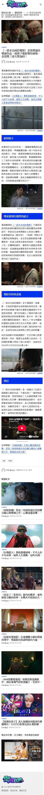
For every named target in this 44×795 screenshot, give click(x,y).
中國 (4, 461)
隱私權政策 (4, 790)
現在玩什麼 (6, 12)
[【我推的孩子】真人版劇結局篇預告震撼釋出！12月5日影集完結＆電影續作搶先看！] (22, 705)
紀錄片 (10, 461)
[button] (2, 4)
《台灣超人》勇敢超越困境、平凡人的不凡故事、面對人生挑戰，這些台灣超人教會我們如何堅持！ (22, 99)
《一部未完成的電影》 (31, 70)
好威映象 (40, 130)
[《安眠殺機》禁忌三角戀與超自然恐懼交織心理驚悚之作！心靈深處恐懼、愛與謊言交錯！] (22, 493)
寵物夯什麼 (22, 790)
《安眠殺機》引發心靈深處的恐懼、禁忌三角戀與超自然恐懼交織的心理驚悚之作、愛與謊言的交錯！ (21, 448)
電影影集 (18, 12)
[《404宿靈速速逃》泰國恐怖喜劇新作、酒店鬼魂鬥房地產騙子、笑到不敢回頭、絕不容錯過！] (22, 662)
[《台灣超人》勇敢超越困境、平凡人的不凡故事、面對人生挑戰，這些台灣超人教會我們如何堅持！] (22, 536)
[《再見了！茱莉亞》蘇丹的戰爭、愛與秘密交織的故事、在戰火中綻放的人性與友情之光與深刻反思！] (22, 578)
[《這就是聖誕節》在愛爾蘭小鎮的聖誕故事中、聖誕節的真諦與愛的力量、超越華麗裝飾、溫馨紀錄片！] (22, 620)
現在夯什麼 (13, 790)
